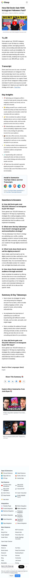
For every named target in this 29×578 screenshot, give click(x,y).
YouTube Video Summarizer (15, 190)
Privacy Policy (14, 572)
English (3, 369)
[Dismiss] (26, 566)
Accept (17, 575)
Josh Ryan (21, 13)
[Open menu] (26, 2)
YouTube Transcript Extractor (14, 192)
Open (21, 566)
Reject (11, 575)
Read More (17, 87)
